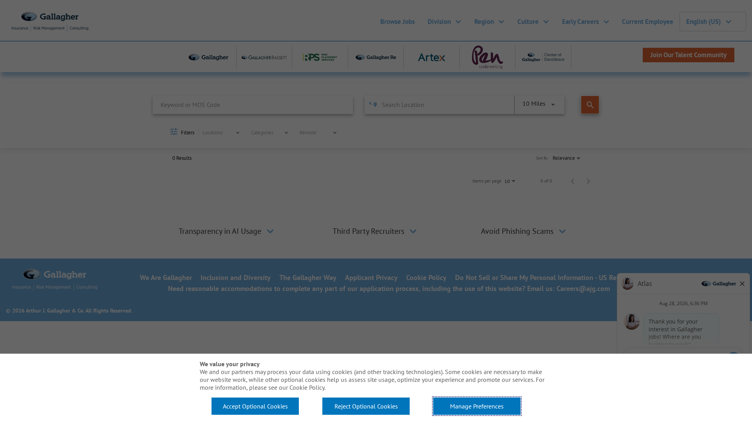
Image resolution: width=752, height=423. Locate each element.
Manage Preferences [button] (477, 406)
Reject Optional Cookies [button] (366, 406)
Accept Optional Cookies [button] (255, 406)
